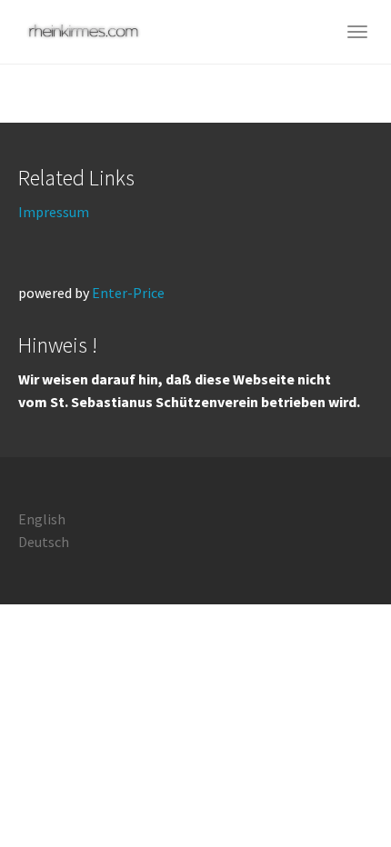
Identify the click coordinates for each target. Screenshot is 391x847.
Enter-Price (128, 293)
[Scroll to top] (333, 789)
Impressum (53, 212)
